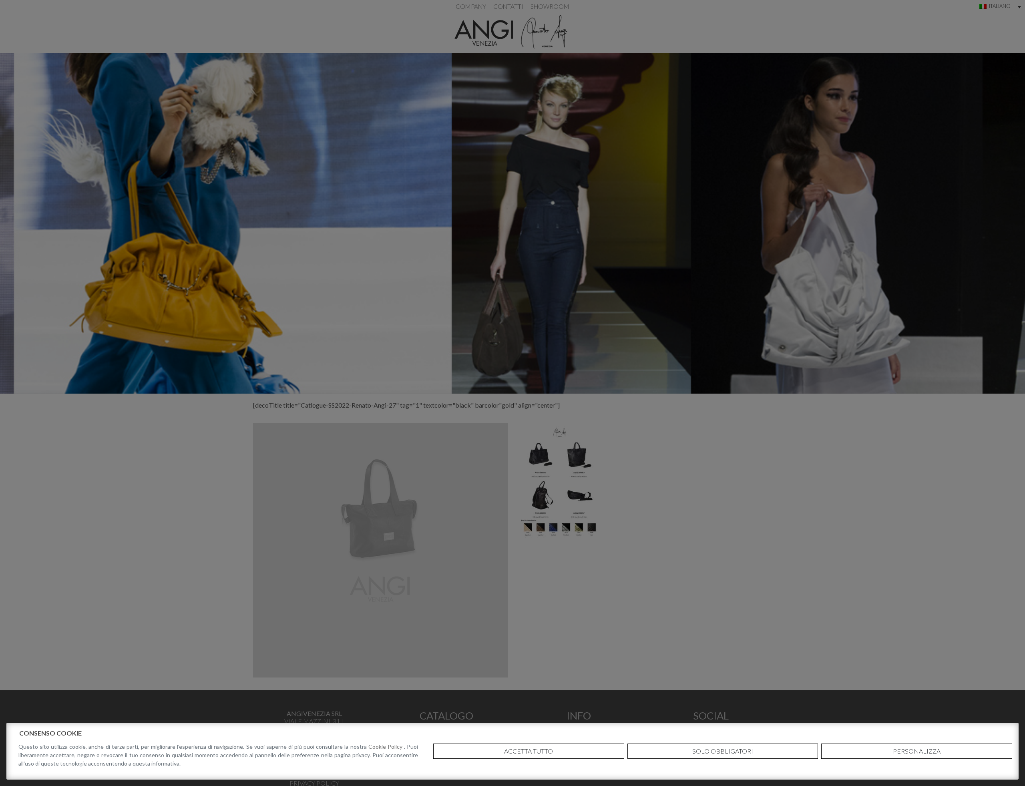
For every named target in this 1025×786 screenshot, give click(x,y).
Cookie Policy (386, 746)
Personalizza (917, 751)
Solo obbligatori (722, 751)
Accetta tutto (528, 751)
